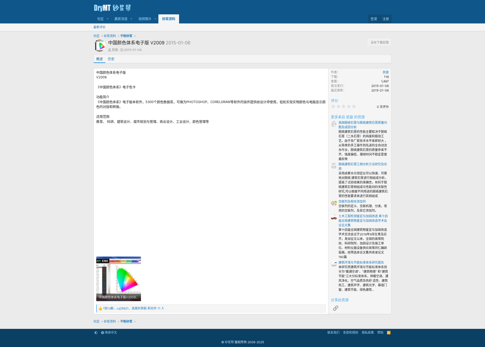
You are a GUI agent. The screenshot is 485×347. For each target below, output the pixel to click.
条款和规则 (350, 332)
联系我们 (333, 332)
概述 (99, 59)
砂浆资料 (168, 19)
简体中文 (110, 332)
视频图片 (145, 19)
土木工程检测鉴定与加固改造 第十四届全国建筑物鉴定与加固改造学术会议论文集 (363, 220)
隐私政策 (368, 332)
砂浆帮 (229, 342)
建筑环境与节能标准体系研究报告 (361, 262)
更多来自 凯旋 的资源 (348, 117)
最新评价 (99, 27)
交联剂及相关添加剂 (352, 201)
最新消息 (121, 19)
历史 (111, 59)
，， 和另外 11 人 (133, 308)
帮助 (380, 332)
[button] (107, 18)
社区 (100, 19)
